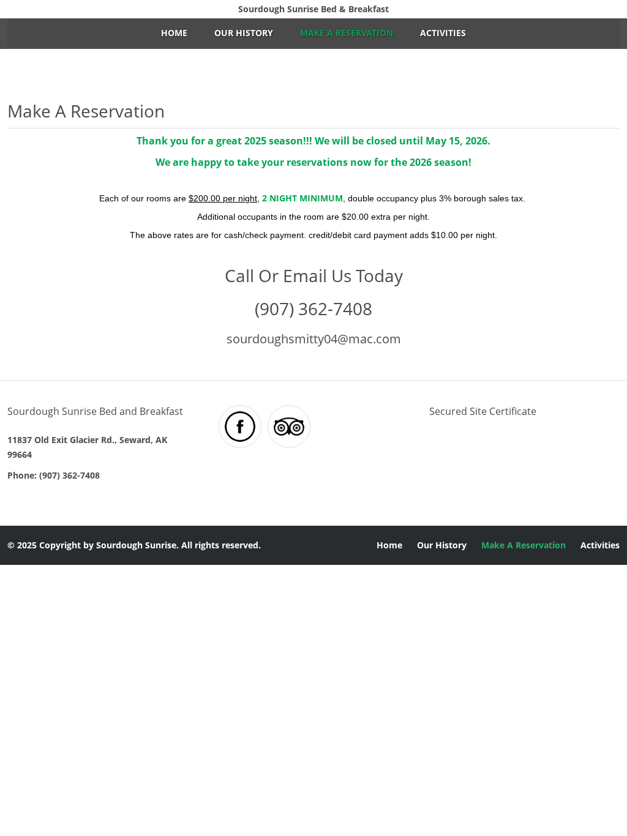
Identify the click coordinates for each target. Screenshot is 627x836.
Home (174, 33)
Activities (443, 33)
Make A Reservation (346, 33)
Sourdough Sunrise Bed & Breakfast (313, 9)
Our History (243, 33)
